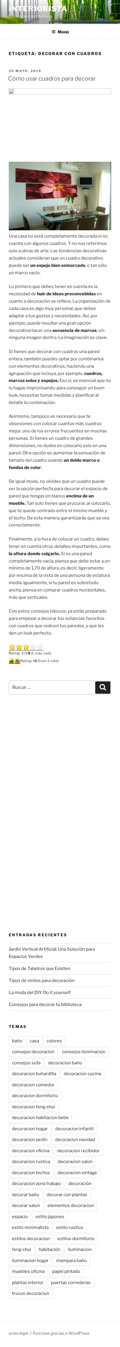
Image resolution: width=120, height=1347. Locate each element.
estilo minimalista (30, 1227)
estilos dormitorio (75, 1238)
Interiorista (38, 8)
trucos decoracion (30, 1293)
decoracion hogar (30, 1128)
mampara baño (71, 1260)
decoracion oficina (31, 1150)
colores (54, 1041)
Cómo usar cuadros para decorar (52, 78)
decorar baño (25, 1194)
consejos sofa (26, 1062)
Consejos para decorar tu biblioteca (45, 1004)
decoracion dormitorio (35, 1095)
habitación (49, 1249)
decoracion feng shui (33, 1106)
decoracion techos (31, 1172)
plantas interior (27, 1282)
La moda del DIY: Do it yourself (40, 992)
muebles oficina (28, 1271)
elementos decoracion (70, 1205)
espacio (20, 1216)
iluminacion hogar (30, 1260)
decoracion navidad (75, 1139)
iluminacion (80, 1249)
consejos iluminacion (83, 1051)
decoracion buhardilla (34, 1073)
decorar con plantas (67, 1194)
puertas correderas (71, 1282)
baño (17, 1041)
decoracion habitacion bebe (40, 1117)
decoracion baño (65, 1062)
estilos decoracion (31, 1238)
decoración (79, 1183)
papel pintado (66, 1271)
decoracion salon (75, 1161)
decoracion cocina (82, 1073)
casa (34, 1041)
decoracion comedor (33, 1084)
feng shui (21, 1249)
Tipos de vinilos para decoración (42, 980)
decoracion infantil (74, 1128)
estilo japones (50, 1216)
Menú (63, 31)
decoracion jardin (29, 1139)
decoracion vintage (77, 1172)
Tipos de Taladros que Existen (39, 968)
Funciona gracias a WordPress (61, 1333)
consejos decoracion (33, 1051)
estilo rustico (69, 1227)
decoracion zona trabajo (36, 1183)
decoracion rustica (31, 1161)
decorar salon (26, 1205)
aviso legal (18, 1333)
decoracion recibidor (78, 1150)
